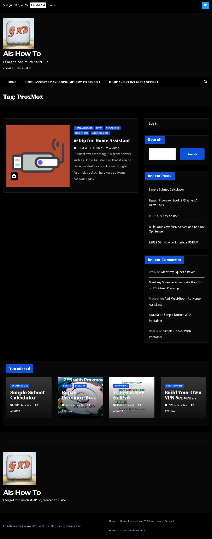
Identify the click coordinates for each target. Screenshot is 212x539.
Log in (153, 123)
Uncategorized (100, 133)
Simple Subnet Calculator (166, 189)
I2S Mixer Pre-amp (166, 288)
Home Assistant (83, 128)
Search (154, 139)
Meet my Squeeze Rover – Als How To (175, 282)
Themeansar (73, 526)
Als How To (22, 53)
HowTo (67, 386)
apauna (114, 148)
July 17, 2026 (23, 405)
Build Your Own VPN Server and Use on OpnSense (176, 229)
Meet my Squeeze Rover (178, 272)
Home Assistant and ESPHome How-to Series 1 (62, 82)
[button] (205, 82)
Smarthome (81, 133)
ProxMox (80, 386)
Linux (99, 128)
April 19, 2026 (178, 405)
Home (12, 82)
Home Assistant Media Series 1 (133, 82)
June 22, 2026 (75, 405)
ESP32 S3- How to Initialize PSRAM (174, 242)
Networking (112, 128)
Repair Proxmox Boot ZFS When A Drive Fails (173, 203)
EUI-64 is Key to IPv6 (164, 216)
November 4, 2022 (90, 148)
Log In (52, 5)
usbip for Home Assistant (102, 140)
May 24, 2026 (126, 405)
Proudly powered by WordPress (21, 526)
